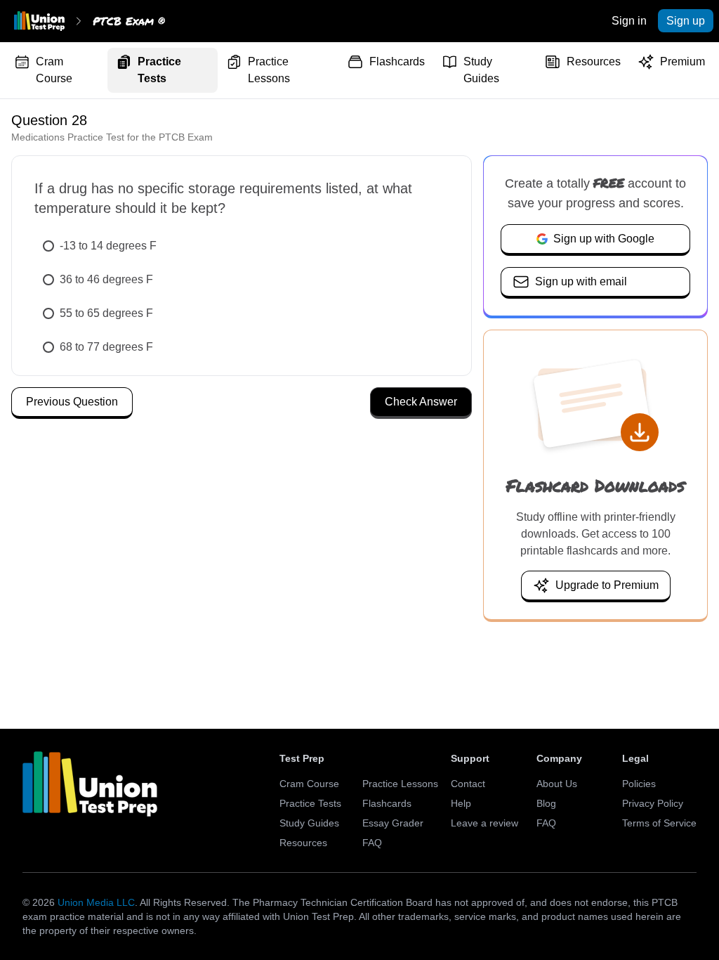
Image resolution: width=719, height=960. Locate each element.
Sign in (629, 21)
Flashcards (397, 61)
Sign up (685, 21)
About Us (556, 783)
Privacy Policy (652, 803)
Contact (468, 783)
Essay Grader (392, 823)
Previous (72, 402)
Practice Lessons (269, 70)
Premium (682, 61)
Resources (594, 61)
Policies (639, 783)
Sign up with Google (603, 239)
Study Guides (481, 70)
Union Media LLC (96, 902)
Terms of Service (659, 823)
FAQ (372, 842)
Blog (546, 803)
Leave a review (484, 823)
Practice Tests (159, 70)
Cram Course (54, 70)
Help (461, 803)
